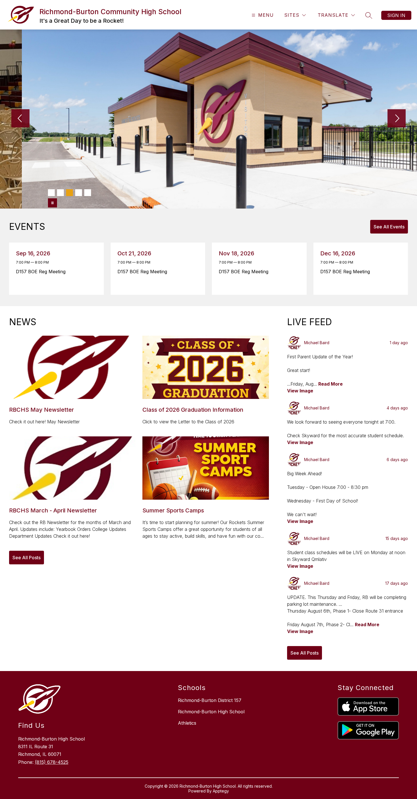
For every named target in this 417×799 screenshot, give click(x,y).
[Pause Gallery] (52, 202)
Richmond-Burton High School (211, 711)
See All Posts (26, 557)
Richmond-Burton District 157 (209, 700)
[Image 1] (51, 192)
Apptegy (221, 791)
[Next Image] (396, 119)
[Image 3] (69, 192)
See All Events (389, 227)
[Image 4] (78, 192)
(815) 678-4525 (51, 762)
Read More (330, 384)
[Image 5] (87, 192)
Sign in (396, 15)
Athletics (187, 723)
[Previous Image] (20, 119)
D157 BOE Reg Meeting (42, 271)
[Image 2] (60, 192)
